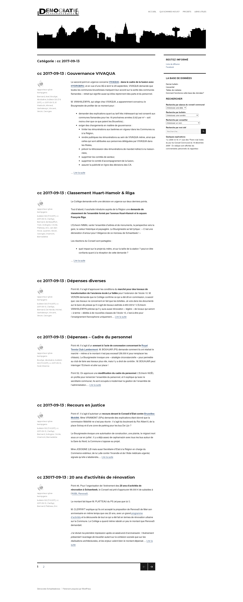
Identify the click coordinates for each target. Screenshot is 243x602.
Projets (187, 11)
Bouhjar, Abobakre (45, 360)
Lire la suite (79, 172)
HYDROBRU (77, 85)
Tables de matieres (173, 90)
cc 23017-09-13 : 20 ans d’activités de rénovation (86, 477)
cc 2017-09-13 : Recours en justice (71, 405)
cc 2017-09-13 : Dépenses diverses (71, 280)
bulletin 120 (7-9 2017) (46, 216)
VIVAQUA (114, 82)
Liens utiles (200, 11)
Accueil (152, 11)
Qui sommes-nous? (169, 11)
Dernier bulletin (172, 84)
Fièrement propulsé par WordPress (77, 588)
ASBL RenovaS (80, 493)
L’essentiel (170, 87)
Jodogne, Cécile (49, 225)
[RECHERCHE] (203, 131)
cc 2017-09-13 (48, 102)
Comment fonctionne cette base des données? (185, 93)
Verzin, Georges (44, 111)
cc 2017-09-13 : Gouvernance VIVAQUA (76, 73)
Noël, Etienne (43, 366)
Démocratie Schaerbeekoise (48, 588)
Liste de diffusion (173, 64)
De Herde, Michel (54, 309)
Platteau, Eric (43, 228)
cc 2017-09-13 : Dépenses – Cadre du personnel (84, 337)
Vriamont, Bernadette (47, 437)
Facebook (170, 67)
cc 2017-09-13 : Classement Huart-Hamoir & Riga (86, 192)
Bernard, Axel (43, 96)
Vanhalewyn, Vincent (46, 108)
